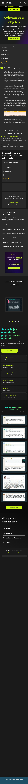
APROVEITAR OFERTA (14, 9)
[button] (9, 321)
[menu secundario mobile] (2, 3)
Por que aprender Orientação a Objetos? (12, 138)
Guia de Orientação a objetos (9, 46)
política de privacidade (18, 779)
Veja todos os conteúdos (14, 552)
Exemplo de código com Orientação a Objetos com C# (14, 141)
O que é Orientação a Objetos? (10, 136)
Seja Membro (9, 350)
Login (18, 204)
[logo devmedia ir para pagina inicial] (8, 3)
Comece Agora (14, 202)
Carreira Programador (7, 144)
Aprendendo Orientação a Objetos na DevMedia (13, 146)
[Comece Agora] (14, 262)
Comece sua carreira (14, 38)
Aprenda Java (5, 555)
